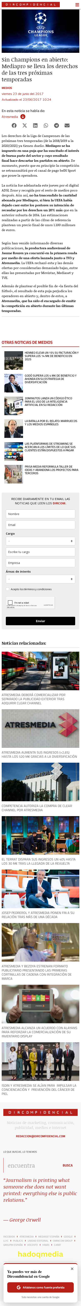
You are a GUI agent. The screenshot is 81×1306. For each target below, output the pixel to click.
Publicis (18, 1241)
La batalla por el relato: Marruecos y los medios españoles (51, 422)
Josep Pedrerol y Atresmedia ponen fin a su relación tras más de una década (38, 915)
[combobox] (30, 1165)
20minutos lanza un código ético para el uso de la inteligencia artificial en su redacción (48, 402)
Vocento (32, 1245)
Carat (57, 1245)
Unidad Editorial (38, 1241)
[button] (14, 125)
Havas (45, 1245)
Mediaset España (48, 1237)
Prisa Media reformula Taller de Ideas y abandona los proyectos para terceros (51, 470)
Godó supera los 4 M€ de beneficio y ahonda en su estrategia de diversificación (51, 379)
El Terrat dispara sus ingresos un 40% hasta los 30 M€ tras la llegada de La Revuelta (39, 861)
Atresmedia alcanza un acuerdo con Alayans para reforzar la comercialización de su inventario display (39, 1032)
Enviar (40, 621)
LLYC (6, 1241)
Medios (7, 88)
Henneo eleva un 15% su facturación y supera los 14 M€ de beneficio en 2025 (52, 356)
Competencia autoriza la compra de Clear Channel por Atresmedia (37, 808)
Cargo (10, 533)
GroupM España (13, 1245)
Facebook (9, 1237)
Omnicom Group (62, 1241)
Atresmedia (10, 116)
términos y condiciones (38, 589)
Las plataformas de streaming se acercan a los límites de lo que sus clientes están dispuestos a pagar (50, 447)
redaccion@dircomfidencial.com (40, 1136)
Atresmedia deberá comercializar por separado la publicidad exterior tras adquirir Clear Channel (33, 699)
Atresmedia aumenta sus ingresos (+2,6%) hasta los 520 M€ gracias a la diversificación (39, 754)
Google (68, 1237)
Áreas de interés (18, 571)
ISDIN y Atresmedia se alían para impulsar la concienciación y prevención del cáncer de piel (39, 1089)
